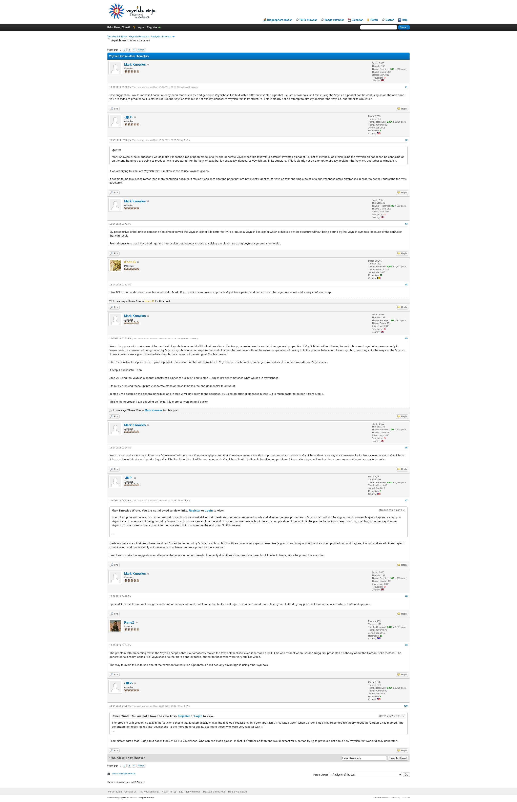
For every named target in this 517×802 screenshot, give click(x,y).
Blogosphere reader (279, 19)
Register (152, 27)
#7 (406, 500)
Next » (141, 49)
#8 (406, 596)
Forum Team (115, 791)
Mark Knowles (135, 64)
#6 (406, 447)
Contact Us (130, 791)
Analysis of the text (161, 36)
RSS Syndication (237, 791)
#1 (406, 87)
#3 (406, 224)
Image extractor (334, 19)
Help (405, 19)
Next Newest (135, 757)
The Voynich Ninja (117, 36)
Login (140, 27)
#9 (406, 645)
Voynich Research (139, 36)
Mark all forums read (214, 791)
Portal (374, 19)
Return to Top (169, 791)
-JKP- (128, 117)
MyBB (123, 797)
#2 (406, 140)
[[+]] (110, 301)
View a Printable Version (123, 773)
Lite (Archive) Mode (190, 791)
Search (390, 19)
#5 (406, 338)
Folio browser (308, 19)
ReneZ (129, 622)
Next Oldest (118, 757)
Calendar (357, 19)
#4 (406, 284)
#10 (406, 706)
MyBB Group (147, 797)
